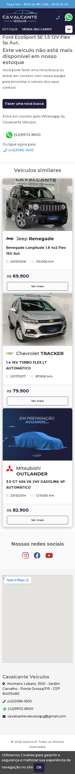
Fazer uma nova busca (24, 104)
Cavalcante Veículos (20, 17)
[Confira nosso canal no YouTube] (49, 553)
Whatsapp (68, 17)
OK (39, 767)
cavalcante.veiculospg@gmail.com (36, 716)
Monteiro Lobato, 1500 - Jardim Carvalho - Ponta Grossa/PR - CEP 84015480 (31, 689)
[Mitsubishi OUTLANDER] (37, 434)
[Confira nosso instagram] (26, 553)
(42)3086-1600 (21, 150)
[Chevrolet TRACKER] (37, 319)
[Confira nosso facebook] (37, 553)
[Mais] (68, 29)
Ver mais (37, 286)
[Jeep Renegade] (37, 205)
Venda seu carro (37, 29)
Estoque (10, 29)
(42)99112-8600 (27, 135)
